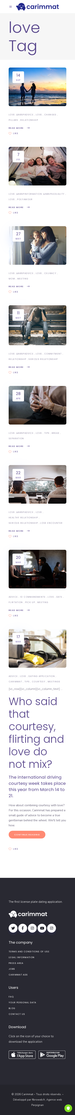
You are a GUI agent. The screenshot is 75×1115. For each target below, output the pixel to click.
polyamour (24, 199)
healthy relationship (23, 517)
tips (47, 433)
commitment (53, 353)
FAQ (11, 996)
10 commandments (33, 596)
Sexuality (57, 193)
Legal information (21, 957)
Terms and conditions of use (29, 951)
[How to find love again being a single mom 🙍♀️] (37, 245)
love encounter (51, 523)
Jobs (12, 968)
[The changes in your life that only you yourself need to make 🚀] (37, 87)
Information (33, 193)
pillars (13, 120)
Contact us (17, 1014)
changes (50, 114)
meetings (54, 681)
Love (12, 114)
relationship (29, 120)
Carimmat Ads (18, 974)
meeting (22, 278)
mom (12, 278)
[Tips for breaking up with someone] (37, 405)
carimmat (15, 681)
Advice (28, 114)
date (59, 596)
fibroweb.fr (38, 1099)
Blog (12, 1008)
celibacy (50, 273)
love (39, 114)
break (55, 433)
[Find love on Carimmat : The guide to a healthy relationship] (37, 484)
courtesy (38, 681)
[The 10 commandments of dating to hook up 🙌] (37, 569)
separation (16, 438)
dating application (41, 676)
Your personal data (22, 1002)
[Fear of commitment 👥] (37, 325)
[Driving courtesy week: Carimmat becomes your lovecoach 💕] (37, 648)
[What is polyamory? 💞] (37, 166)
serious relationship (43, 359)
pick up (30, 602)
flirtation (16, 602)
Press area (16, 963)
